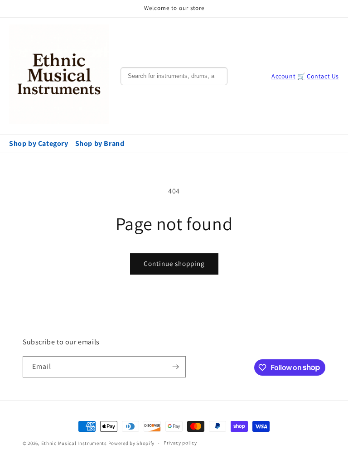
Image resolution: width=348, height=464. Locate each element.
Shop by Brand (100, 143)
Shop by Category (38, 143)
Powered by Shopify (131, 443)
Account (283, 76)
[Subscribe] (175, 366)
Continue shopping (174, 263)
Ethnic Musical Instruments (74, 443)
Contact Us (323, 76)
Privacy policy (180, 443)
